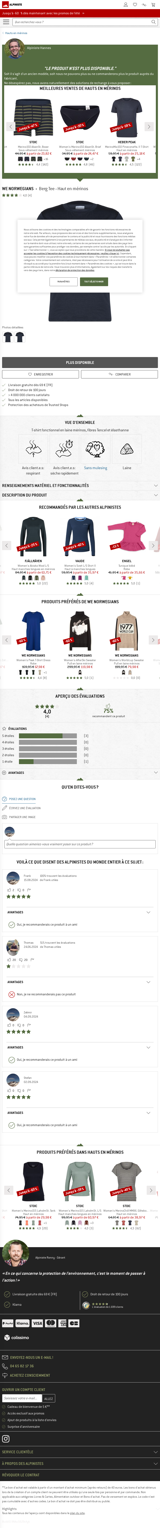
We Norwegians (18, 188)
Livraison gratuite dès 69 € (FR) (30, 385)
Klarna (16, 1305)
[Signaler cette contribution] (29, 890)
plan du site (77, 1513)
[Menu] (6, 21)
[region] (80, 256)
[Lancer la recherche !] (154, 22)
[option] (33, 455)
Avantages (15, 912)
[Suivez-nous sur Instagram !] (9, 1440)
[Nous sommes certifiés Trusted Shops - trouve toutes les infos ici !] (86, 1306)
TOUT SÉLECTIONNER (94, 281)
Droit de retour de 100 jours (27, 390)
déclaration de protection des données (74, 270)
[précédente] (10, 126)
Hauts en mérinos (16, 33)
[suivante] (149, 126)
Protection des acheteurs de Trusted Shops (38, 405)
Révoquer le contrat (20, 1475)
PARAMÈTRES (64, 281)
